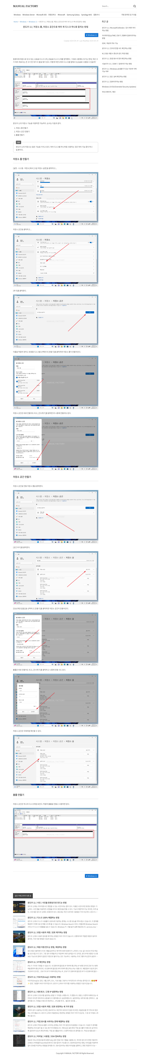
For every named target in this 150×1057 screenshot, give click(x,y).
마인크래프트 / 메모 (109, 92)
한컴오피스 (52, 14)
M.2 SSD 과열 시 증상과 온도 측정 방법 (115, 53)
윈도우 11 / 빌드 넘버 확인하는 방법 (114, 76)
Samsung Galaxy (73, 14)
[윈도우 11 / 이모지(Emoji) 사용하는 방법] (19, 981)
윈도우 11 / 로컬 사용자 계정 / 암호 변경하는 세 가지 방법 (50, 1006)
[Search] (134, 6)
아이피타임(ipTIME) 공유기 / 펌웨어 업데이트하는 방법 (119, 36)
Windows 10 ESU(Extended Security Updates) (119, 86)
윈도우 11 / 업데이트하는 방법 (112, 81)
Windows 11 (92, 35)
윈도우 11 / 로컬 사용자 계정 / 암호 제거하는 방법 (47, 932)
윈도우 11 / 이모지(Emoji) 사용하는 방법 (44, 976)
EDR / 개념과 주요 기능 (110, 43)
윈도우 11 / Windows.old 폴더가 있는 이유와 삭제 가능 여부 (119, 70)
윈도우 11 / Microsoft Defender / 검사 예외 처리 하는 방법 (118, 28)
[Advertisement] (55, 50)
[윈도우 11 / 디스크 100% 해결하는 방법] (19, 921)
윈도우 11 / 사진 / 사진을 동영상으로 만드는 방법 (47, 902)
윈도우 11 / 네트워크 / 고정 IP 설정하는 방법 (45, 991)
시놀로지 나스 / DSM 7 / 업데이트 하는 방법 (117, 63)
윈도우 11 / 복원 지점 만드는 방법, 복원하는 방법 (47, 947)
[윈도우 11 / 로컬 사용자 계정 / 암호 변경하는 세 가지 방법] (19, 1010)
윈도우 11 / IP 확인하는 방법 (39, 962)
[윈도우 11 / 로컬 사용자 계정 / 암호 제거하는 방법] (19, 936)
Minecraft (61, 14)
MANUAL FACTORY (25, 6)
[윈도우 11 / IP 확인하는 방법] (19, 966)
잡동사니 (97, 14)
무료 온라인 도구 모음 (129, 14)
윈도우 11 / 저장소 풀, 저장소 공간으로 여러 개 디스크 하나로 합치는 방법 (55, 26)
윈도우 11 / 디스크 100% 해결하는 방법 (43, 917)
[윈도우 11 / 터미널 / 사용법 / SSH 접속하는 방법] (19, 1040)
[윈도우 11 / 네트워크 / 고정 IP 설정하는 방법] (19, 996)
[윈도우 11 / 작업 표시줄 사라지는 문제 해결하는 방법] (19, 1025)
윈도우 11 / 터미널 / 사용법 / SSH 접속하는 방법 (47, 1036)
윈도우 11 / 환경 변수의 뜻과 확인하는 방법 (116, 58)
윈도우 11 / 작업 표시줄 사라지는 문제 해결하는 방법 (48, 1021)
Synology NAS (86, 14)
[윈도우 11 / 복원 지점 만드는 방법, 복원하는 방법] (19, 951)
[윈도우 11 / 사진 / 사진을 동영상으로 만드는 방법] (19, 907)
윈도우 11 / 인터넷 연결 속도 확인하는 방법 (116, 48)
